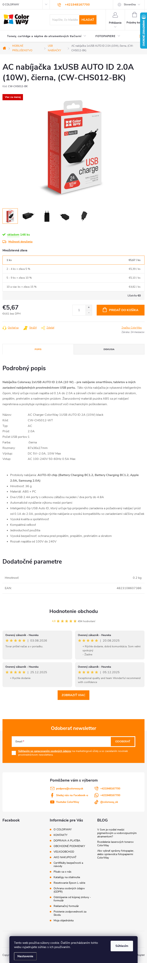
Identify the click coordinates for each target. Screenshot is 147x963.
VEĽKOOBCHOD (64, 852)
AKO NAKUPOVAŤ (65, 857)
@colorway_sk (109, 802)
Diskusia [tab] (109, 349)
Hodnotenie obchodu (73, 611)
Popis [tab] (38, 349)
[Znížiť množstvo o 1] (89, 312)
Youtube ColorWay (67, 802)
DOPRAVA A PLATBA (67, 840)
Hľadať (88, 20)
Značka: (132, 328)
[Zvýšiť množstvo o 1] (89, 307)
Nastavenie (25, 956)
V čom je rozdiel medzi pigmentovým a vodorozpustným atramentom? (117, 833)
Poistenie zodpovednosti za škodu (70, 913)
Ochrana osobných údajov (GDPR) (69, 890)
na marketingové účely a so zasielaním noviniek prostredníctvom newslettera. (73, 753)
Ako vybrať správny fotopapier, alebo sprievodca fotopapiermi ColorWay (115, 854)
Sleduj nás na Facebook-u (72, 795)
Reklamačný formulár (66, 906)
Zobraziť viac (73, 695)
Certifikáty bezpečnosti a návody (68, 864)
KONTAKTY (60, 835)
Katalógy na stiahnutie (67, 877)
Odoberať (122, 741)
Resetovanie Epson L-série (69, 883)
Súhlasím (121, 946)
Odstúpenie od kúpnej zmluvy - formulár (72, 898)
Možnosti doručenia (20, 241)
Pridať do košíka (123, 310)
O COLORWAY (10, 4)
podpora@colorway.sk (69, 788)
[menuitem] (46, 36)
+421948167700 (110, 788)
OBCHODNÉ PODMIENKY (69, 846)
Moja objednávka (64, 920)
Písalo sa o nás (62, 872)
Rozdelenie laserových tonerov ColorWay (115, 843)
